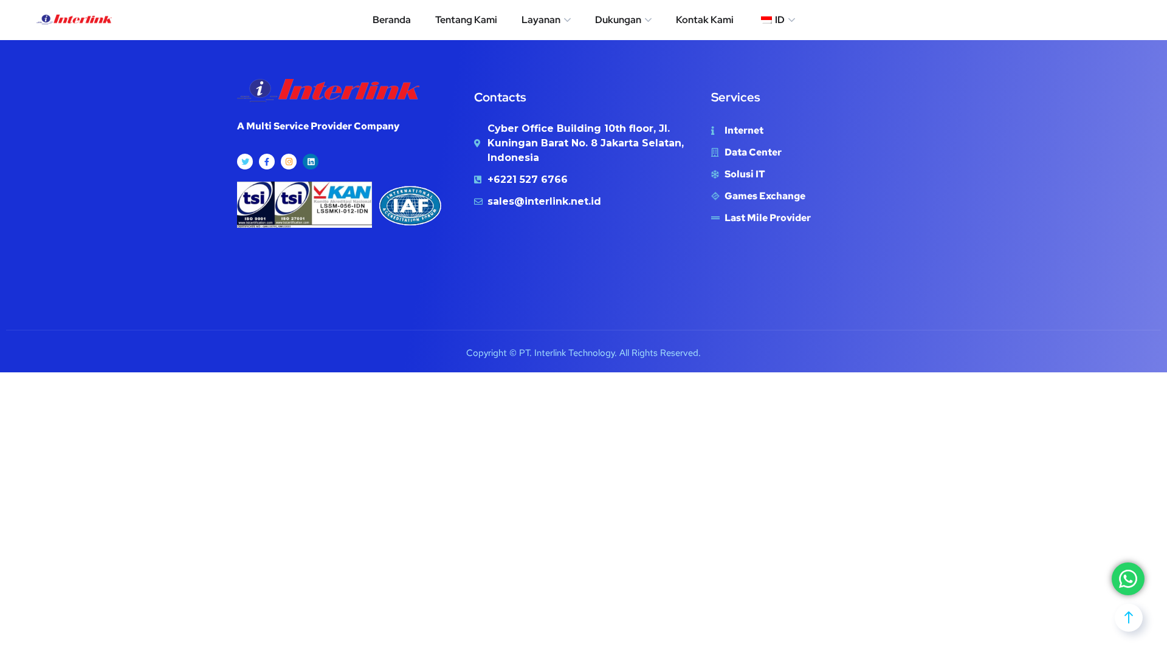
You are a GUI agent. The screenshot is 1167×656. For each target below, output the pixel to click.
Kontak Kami (705, 19)
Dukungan (618, 19)
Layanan (541, 19)
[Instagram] (289, 161)
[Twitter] (245, 161)
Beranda (392, 19)
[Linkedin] (310, 161)
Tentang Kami (466, 19)
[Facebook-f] (267, 161)
